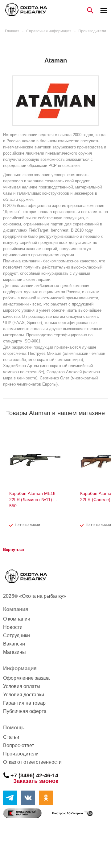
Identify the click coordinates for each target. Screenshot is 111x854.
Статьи (11, 737)
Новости (13, 627)
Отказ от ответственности (32, 762)
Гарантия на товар (24, 703)
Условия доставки (23, 694)
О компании (16, 618)
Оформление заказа (26, 678)
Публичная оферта (25, 711)
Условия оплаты (21, 686)
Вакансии (14, 643)
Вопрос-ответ (18, 745)
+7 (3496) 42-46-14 (34, 775)
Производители (21, 753)
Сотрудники (16, 635)
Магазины (14, 652)
